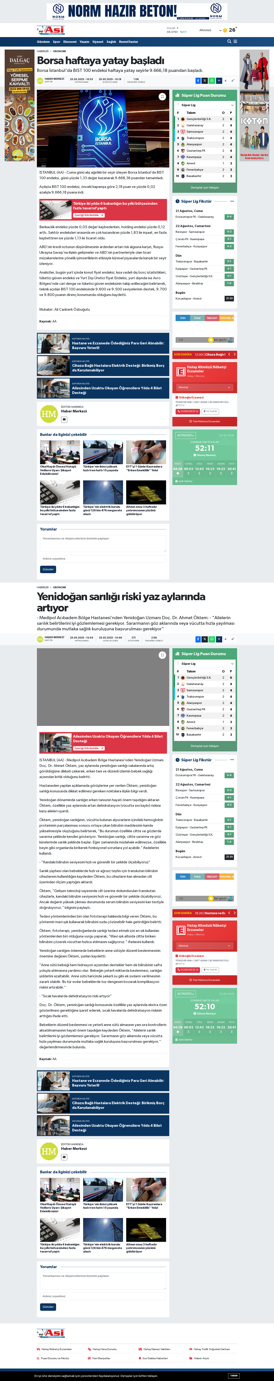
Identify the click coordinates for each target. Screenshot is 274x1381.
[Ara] (229, 42)
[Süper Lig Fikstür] (232, 201)
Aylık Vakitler (185, 481)
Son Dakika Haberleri (155, 1358)
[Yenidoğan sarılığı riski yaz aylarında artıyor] (103, 687)
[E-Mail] (64, 420)
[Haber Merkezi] (49, 413)
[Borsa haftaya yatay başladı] (103, 128)
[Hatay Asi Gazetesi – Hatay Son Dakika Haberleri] (51, 30)
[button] (229, 354)
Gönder (48, 569)
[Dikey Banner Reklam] (254, 105)
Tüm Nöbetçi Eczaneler (206, 421)
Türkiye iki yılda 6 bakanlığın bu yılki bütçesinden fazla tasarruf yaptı (59, 510)
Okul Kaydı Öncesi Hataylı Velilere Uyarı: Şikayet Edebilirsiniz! (58, 470)
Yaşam (84, 41)
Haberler (43, 51)
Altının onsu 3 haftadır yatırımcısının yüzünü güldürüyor (141, 510)
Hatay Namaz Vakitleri (157, 1349)
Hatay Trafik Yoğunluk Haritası (212, 1349)
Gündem (43, 41)
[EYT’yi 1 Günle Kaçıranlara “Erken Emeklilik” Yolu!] (146, 452)
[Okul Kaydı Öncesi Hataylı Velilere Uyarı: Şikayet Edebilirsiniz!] (60, 452)
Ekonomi (69, 41)
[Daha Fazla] (219, 81)
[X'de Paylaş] (204, 81)
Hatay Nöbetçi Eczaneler (57, 1349)
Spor (56, 41)
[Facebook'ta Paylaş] (198, 81)
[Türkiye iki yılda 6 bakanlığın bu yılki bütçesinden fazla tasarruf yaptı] (60, 492)
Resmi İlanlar (128, 41)
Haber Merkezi (74, 411)
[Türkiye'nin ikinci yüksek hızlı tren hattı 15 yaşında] (103, 452)
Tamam (233, 1376)
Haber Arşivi (201, 1358)
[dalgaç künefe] (19, 105)
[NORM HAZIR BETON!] (137, 11)
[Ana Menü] (234, 42)
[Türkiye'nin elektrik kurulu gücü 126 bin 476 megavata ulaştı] (103, 492)
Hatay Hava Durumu (105, 1349)
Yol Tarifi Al (211, 411)
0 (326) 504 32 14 (189, 411)
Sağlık (111, 41)
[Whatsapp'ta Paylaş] (212, 81)
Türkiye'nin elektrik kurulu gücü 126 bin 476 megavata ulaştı (102, 510)
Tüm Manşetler (101, 1358)
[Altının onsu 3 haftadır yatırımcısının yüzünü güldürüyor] (146, 492)
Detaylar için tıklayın (205, 187)
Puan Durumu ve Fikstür (55, 1358)
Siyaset (97, 41)
